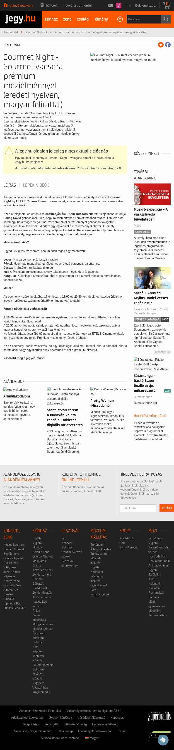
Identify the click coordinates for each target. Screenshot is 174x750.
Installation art (99, 594)
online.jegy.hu (75, 480)
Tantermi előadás (38, 658)
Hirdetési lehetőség (104, 724)
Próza (36, 610)
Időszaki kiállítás (96, 560)
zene (67, 19)
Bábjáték (38, 583)
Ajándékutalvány (21, 5)
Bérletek (52, 5)
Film (64, 538)
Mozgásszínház (42, 624)
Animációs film (158, 565)
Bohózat (37, 642)
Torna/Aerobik (128, 547)
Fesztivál (70, 531)
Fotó (93, 590)
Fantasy (153, 597)
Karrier (122, 731)
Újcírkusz (38, 633)
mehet (167, 508)
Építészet (96, 572)
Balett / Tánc (40, 552)
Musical (37, 547)
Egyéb (36, 538)
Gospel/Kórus (12, 585)
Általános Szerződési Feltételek (40, 710)
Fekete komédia (42, 665)
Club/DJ (8, 599)
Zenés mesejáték (39, 617)
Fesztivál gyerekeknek (69, 563)
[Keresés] (166, 19)
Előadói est (39, 588)
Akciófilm (154, 588)
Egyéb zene (11, 553)
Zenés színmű (41, 574)
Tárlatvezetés (99, 553)
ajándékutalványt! (21, 480)
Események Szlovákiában (95, 731)
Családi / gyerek (14, 549)
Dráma (36, 565)
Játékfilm (154, 574)
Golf (122, 543)
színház (51, 19)
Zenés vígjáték (42, 592)
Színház (39, 531)
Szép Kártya (31, 724)
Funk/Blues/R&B (14, 608)
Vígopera (38, 683)
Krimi (35, 647)
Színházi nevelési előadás (38, 674)
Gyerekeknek (99, 585)
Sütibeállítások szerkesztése (60, 738)
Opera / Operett (13, 558)
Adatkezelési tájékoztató (27, 717)
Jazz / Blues (11, 572)
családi (83, 19)
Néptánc (37, 651)
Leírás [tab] (9, 185)
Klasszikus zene (14, 544)
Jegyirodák (52, 724)
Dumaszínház (143, 397)
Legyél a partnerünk (78, 5)
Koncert (66, 543)
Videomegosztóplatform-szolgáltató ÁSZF (93, 710)
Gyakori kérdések (60, 717)
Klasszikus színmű (39, 604)
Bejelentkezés (145, 5)
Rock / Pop (10, 562)
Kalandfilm (155, 583)
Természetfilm (157, 615)
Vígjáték (37, 543)
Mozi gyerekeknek (156, 604)
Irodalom (38, 637)
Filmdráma (155, 538)
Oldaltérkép (65, 731)
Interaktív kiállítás (96, 579)
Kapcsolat (117, 717)
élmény (101, 19)
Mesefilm (154, 610)
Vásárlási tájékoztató (91, 717)
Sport (125, 531)
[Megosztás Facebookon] (168, 44)
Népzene (9, 576)
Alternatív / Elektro (10, 592)
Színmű (37, 579)
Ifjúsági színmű (42, 628)
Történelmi (97, 544)
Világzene (9, 567)
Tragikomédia (41, 692)
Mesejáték (39, 561)
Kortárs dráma (41, 597)
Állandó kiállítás (100, 549)
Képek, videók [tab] (36, 185)
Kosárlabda (126, 538)
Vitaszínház (40, 687)
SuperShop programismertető (33, 731)
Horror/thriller (156, 556)
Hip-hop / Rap (12, 603)
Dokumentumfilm (159, 561)
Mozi (152, 531)
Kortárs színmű (42, 570)
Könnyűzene (11, 581)
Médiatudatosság (75, 724)
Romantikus (156, 592)
